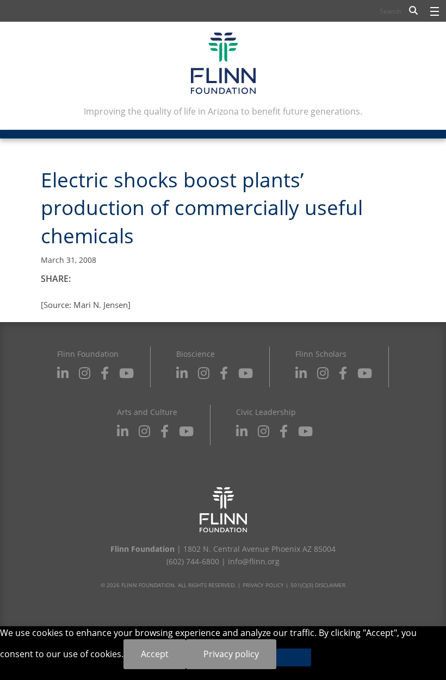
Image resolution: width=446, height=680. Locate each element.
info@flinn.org (254, 561)
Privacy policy (231, 654)
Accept (155, 654)
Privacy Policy (263, 585)
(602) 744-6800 (192, 561)
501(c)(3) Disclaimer (317, 585)
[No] (293, 657)
